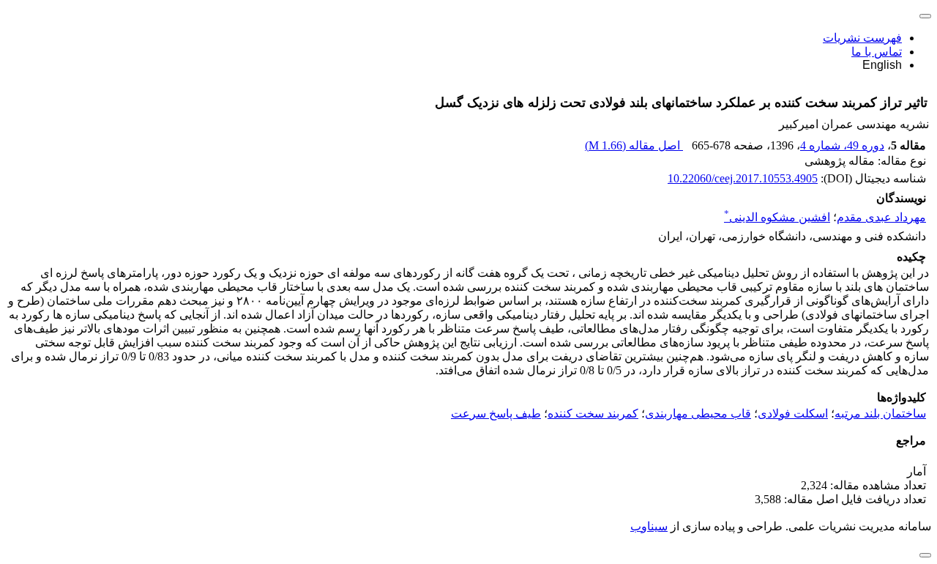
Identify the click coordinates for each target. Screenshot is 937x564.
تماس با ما (876, 51)
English (882, 65)
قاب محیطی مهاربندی (698, 413)
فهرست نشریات (862, 37)
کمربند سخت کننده (593, 413)
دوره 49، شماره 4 (842, 145)
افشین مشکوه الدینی (777, 217)
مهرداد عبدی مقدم (881, 217)
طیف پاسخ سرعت (496, 413)
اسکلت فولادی (793, 413)
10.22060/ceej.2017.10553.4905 (743, 178)
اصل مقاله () (634, 145)
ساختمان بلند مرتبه (880, 413)
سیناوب (649, 526)
